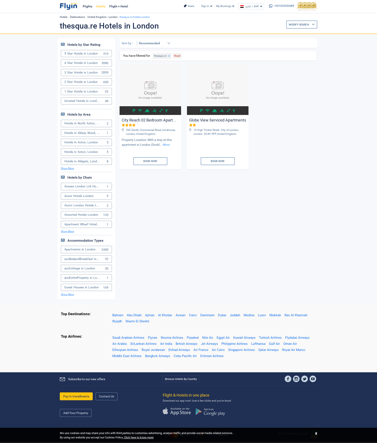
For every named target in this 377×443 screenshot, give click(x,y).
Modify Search (299, 24)
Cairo (193, 315)
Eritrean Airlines (212, 356)
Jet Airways (209, 344)
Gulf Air (274, 344)
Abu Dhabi (134, 315)
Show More (67, 168)
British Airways (186, 344)
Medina (249, 315)
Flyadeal (193, 338)
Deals (191, 6)
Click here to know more (138, 437)
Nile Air (207, 338)
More (166, 144)
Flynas (152, 338)
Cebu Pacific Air (185, 356)
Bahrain (117, 315)
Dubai (222, 315)
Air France (201, 350)
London (113, 17)
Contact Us (106, 396)
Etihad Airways (179, 350)
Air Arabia (119, 344)
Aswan (180, 315)
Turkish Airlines (270, 338)
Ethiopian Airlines (125, 350)
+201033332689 (284, 5)
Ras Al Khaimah (295, 315)
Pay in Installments (76, 396)
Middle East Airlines (127, 356)
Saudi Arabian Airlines (128, 338)
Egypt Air (223, 338)
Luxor (262, 315)
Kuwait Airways (244, 338)
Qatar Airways (268, 350)
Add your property (75, 413)
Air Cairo (218, 350)
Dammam (207, 315)
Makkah (275, 315)
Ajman (149, 315)
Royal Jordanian (153, 350)
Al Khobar (165, 315)
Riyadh (117, 321)
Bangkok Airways (157, 356)
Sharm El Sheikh (137, 321)
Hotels (100, 6)
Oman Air (290, 344)
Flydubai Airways (297, 338)
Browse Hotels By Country (181, 379)
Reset (177, 55)
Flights (87, 6)
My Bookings (223, 6)
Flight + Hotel (118, 6)
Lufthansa (258, 344)
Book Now (150, 161)
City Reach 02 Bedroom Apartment (152, 120)
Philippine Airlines (234, 344)
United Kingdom (97, 17)
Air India (166, 344)
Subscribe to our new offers (86, 379)
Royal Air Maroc (293, 350)
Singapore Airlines (241, 350)
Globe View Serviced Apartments (217, 120)
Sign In (205, 6)
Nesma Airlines (172, 338)
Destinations (77, 17)
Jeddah (235, 315)
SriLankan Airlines (143, 344)
